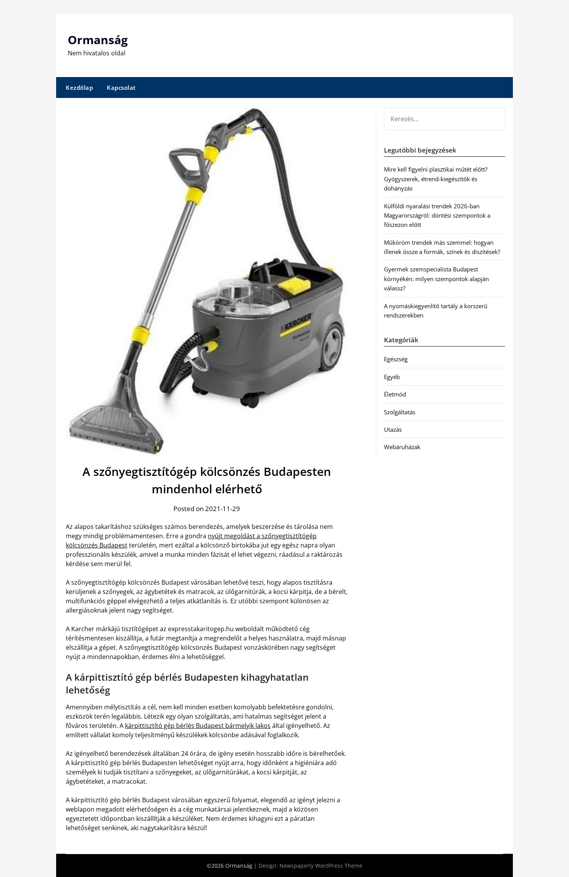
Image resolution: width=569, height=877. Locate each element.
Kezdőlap (79, 87)
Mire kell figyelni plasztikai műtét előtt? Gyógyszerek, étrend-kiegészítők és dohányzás (435, 178)
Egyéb (392, 377)
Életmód (395, 394)
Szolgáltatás (399, 412)
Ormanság (98, 40)
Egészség (396, 359)
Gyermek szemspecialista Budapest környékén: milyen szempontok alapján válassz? (436, 278)
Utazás (393, 429)
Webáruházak (402, 447)
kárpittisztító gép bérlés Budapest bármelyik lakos (198, 725)
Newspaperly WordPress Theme (320, 865)
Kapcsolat (121, 87)
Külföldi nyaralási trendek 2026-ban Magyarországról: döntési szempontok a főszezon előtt (437, 215)
